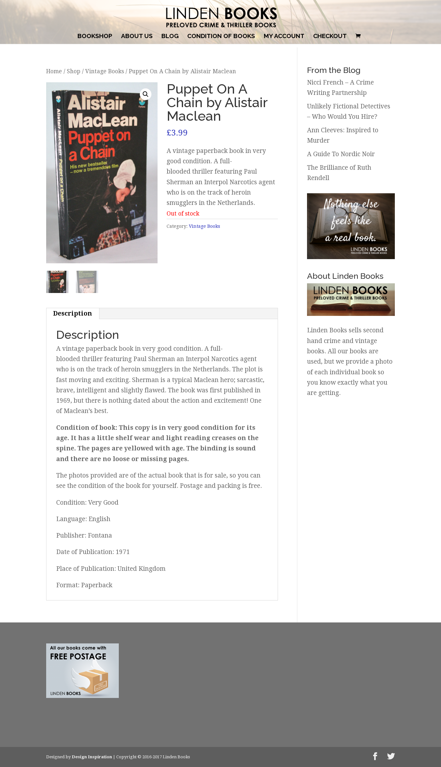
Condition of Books (221, 36)
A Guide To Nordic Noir (341, 154)
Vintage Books (104, 71)
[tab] (72, 313)
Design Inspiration (92, 756)
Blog (170, 36)
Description (72, 313)
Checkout (330, 36)
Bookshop (94, 36)
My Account (284, 36)
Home (54, 71)
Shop (73, 71)
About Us (137, 36)
